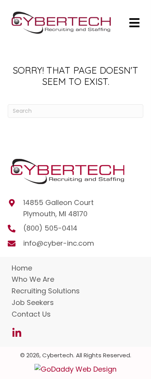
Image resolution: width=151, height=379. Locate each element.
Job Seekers (33, 302)
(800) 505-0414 (50, 228)
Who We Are (33, 279)
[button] (17, 333)
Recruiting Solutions (46, 291)
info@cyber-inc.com (58, 243)
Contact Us (31, 314)
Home (22, 268)
